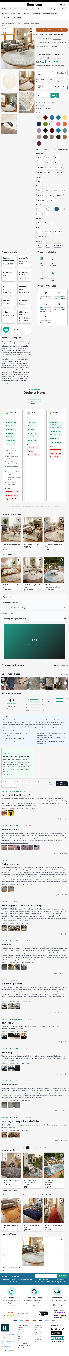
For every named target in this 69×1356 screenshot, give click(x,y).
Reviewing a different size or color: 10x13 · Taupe (15, 1130)
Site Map (20, 1336)
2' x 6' (55, 190)
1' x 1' (39, 181)
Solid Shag (34, 23)
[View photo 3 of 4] (17, 928)
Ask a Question (42, 102)
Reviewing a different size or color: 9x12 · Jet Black (15, 1031)
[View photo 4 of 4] (24, 928)
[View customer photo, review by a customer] (7, 683)
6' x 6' (48, 245)
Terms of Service (58, 1283)
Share (53, 102)
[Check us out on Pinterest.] (63, 1329)
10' (46, 214)
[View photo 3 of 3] (17, 1006)
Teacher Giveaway (23, 1348)
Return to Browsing (7, 23)
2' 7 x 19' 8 (52, 200)
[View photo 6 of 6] (37, 847)
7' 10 (39, 214)
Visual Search (62, 9)
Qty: (39, 95)
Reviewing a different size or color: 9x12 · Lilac (14, 843)
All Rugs (4, 9)
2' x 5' (47, 190)
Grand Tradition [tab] (47, 1195)
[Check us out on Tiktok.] (59, 1329)
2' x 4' (39, 190)
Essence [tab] (14, 1195)
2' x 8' (63, 190)
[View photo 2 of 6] (11, 847)
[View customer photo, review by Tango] (33, 683)
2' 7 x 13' (59, 195)
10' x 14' (49, 172)
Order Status (38, 1327)
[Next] (64, 534)
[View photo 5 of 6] (30, 847)
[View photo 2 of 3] (11, 1006)
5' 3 (51, 209)
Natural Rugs (6, 17)
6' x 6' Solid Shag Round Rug (12, 1268)
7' (62, 209)
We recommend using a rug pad (58, 80)
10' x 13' (40, 172)
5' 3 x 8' (40, 162)
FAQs (35, 1330)
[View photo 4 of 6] (24, 847)
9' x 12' (60, 167)
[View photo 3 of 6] (17, 847)
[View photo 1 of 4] (4, 928)
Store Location (22, 1334)
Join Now (62, 1276)
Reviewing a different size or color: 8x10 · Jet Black (15, 1063)
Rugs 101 (36, 1334)
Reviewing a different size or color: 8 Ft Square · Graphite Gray (17, 770)
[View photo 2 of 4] (11, 928)
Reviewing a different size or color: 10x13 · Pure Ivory (16, 1001)
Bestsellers (21, 1341)
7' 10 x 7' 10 (57, 245)
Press (36, 1341)
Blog (19, 1332)
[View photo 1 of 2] (4, 813)
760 (40, 1147)
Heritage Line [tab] (25, 1195)
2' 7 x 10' (40, 195)
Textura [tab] (5, 1195)
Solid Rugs (26, 23)
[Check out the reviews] (58, 1339)
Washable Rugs (51, 9)
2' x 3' (39, 157)
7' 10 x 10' (41, 167)
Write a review (57, 39)
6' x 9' (49, 162)
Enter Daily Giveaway (24, 1345)
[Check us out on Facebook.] (52, 1329)
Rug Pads (40, 9)
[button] (31, 31)
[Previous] (3, 534)
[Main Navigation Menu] (2, 5)
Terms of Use (6, 1334)
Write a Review (62, 784)
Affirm (19, 1339)
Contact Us (37, 1325)
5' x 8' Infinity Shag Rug (31, 544)
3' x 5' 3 (48, 157)
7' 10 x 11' (51, 167)
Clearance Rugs (15, 13)
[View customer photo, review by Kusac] (20, 683)
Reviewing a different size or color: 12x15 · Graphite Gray (17, 962)
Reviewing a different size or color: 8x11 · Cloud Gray (16, 923)
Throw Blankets (17, 17)
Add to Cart (54, 96)
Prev (23, 1147)
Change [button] (48, 108)
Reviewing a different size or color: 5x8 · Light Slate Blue (17, 1100)
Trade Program (22, 1343)
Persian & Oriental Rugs (50, 13)
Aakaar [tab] (35, 1195)
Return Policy (38, 1337)
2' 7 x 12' (50, 195)
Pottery (32, 9)
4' (44, 209)
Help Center (38, 1332)
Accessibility (37, 1339)
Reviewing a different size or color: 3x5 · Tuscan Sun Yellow (18, 808)
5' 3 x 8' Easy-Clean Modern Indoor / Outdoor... (30, 1182)
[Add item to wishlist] (18, 519)
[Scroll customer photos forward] (65, 683)
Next (45, 1147)
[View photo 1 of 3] (4, 1006)
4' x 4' (40, 245)
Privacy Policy (39, 1281)
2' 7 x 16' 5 (41, 200)
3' (38, 209)
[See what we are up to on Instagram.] (56, 1329)
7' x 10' (57, 162)
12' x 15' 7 (59, 172)
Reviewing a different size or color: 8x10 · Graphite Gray (17, 884)
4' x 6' (56, 157)
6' (56, 209)
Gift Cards (5, 13)
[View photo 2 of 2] (11, 813)
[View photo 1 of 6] (4, 847)
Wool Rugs (24, 9)
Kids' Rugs (26, 13)
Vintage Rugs (36, 13)
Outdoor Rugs (14, 9)
